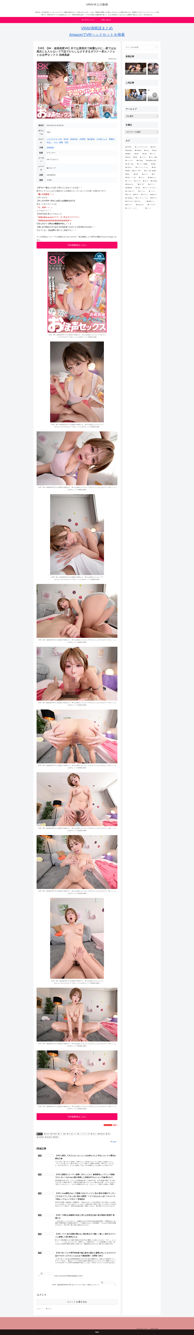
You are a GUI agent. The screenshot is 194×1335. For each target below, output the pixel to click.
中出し (49, 142)
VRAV (40, 1134)
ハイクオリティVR (54, 139)
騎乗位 (112, 139)
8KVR (66, 139)
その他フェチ (101, 139)
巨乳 (66, 142)
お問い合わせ (154, 1328)
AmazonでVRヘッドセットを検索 (97, 34)
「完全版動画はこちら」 (77, 245)
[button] (156, 47)
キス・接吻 (58, 142)
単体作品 (73, 139)
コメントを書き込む (77, 1302)
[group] (136, 69)
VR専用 (82, 139)
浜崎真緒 (50, 147)
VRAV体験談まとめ (97, 28)
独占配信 (91, 139)
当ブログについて (142, 1328)
